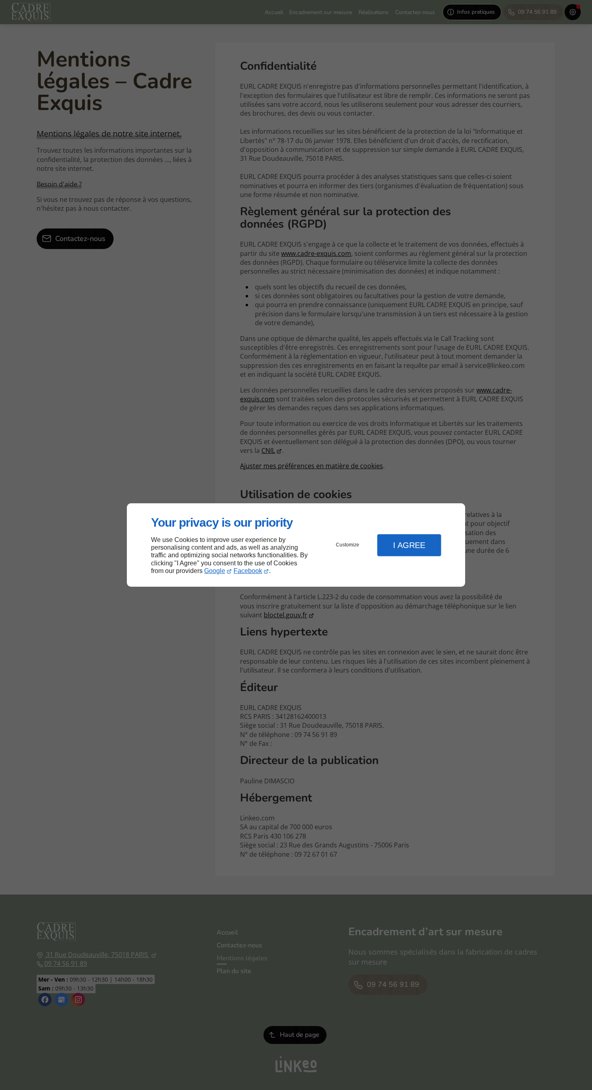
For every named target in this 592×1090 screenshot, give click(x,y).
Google (214, 570)
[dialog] (296, 545)
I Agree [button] (409, 545)
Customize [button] (347, 545)
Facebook (248, 570)
